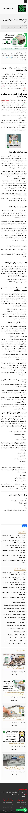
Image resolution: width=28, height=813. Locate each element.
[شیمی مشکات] (22, 8)
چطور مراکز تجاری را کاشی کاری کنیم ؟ (16, 635)
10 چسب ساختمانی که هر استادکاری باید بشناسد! (14, 614)
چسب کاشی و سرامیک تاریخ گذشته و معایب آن (14, 641)
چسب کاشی (8, 58)
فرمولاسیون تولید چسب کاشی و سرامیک (16, 644)
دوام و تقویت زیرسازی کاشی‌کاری (17, 602)
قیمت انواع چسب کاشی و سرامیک (17, 638)
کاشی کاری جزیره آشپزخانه (19, 631)
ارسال (24, 526)
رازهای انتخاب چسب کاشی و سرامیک (17, 611)
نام (26, 498)
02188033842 (7, 9)
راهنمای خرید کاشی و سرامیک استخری (16, 628)
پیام (26, 508)
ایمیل (25, 503)
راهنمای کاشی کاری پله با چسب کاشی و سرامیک (14, 605)
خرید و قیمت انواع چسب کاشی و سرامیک (16, 625)
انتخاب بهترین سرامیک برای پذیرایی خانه (16, 622)
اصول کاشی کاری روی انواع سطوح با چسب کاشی (14, 608)
